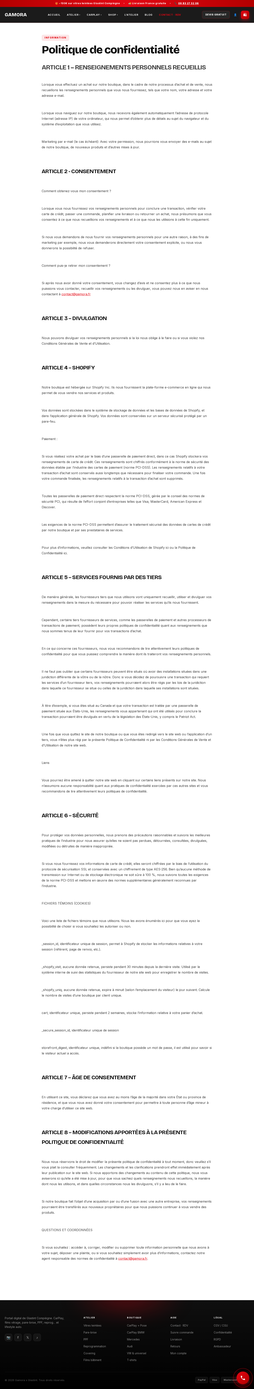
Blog (149, 14)
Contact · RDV (170, 14)
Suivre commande (181, 1332)
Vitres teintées (92, 1325)
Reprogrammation (95, 1346)
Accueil (54, 14)
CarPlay (94, 14)
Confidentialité (223, 1332)
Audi (130, 1346)
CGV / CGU (221, 1325)
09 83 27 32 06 (188, 3)
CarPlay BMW (135, 1332)
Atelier (73, 14)
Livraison (176, 1339)
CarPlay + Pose (137, 1325)
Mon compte (178, 1353)
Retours (175, 1346)
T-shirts (132, 1360)
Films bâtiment (92, 1360)
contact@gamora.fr (76, 294)
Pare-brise (90, 1332)
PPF (86, 1339)
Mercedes (133, 1339)
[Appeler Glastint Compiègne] (243, 1378)
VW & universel (136, 1353)
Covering (89, 1353)
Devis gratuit (216, 14)
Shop (113, 14)
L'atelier (131, 14)
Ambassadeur (222, 1346)
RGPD (217, 1339)
